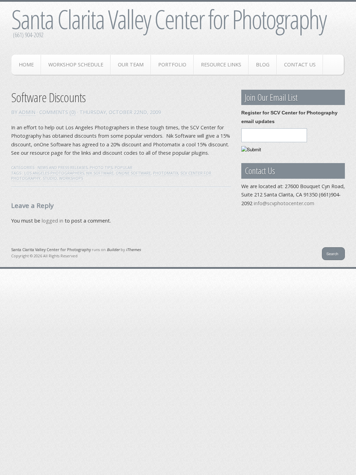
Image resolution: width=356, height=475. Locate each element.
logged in (52, 220)
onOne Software (133, 173)
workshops (71, 178)
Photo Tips (101, 167)
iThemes (133, 249)
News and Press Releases (63, 167)
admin (27, 112)
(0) (73, 112)
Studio (50, 178)
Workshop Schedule (75, 64)
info (284, 203)
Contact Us (300, 64)
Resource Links (221, 64)
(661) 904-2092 (28, 35)
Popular (123, 167)
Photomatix (165, 173)
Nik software (100, 173)
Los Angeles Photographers (54, 173)
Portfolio (172, 64)
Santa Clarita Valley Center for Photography (168, 19)
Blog (262, 64)
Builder (113, 249)
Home (26, 64)
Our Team (131, 64)
